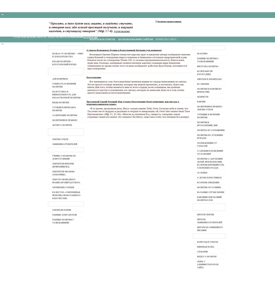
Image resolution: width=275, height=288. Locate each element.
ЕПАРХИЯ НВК (91, 37)
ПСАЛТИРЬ (202, 53)
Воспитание (215, 29)
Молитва (55, 29)
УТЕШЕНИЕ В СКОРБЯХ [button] (19, 34)
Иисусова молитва (71, 29)
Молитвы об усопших (209, 187)
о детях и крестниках (209, 177)
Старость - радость (46, 37)
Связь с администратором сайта (207, 264)
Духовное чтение (40, 29)
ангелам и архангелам (209, 79)
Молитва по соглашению (211, 130)
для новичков (60, 79)
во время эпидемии (208, 182)
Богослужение (94, 77)
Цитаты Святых (205, 214)
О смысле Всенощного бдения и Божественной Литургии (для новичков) (124, 50)
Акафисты (202, 96)
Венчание (149, 22)
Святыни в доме (158, 29)
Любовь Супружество (195, 29)
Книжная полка (205, 247)
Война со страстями (136, 29)
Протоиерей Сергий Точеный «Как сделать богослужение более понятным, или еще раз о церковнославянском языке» (133, 103)
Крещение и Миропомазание (30, 22)
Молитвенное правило (64, 120)
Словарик (202, 251)
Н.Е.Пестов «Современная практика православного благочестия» (66, 195)
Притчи (172, 29)
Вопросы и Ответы (207, 242)
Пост (86, 29)
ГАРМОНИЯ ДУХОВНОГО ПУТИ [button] (23, 26)
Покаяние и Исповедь (86, 22)
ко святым (203, 84)
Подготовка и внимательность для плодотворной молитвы (66, 94)
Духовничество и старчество (106, 29)
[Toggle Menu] (2, 14)
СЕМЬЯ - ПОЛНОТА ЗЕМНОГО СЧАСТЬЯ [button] (196, 26)
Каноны (201, 101)
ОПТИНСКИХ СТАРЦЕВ (63, 187)
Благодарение (21, 29)
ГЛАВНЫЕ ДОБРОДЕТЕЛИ (64, 214)
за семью (202, 172)
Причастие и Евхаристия (113, 22)
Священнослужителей (64, 144)
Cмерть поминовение (71, 37)
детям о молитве (62, 125)
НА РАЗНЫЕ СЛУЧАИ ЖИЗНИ (210, 192)
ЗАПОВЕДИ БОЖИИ (61, 210)
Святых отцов (60, 139)
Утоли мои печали (24, 37)
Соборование (136, 22)
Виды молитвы (60, 102)
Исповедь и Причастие (60, 22)
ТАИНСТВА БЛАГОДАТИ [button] (19, 19)
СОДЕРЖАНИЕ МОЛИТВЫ (64, 115)
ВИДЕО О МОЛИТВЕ (207, 256)
